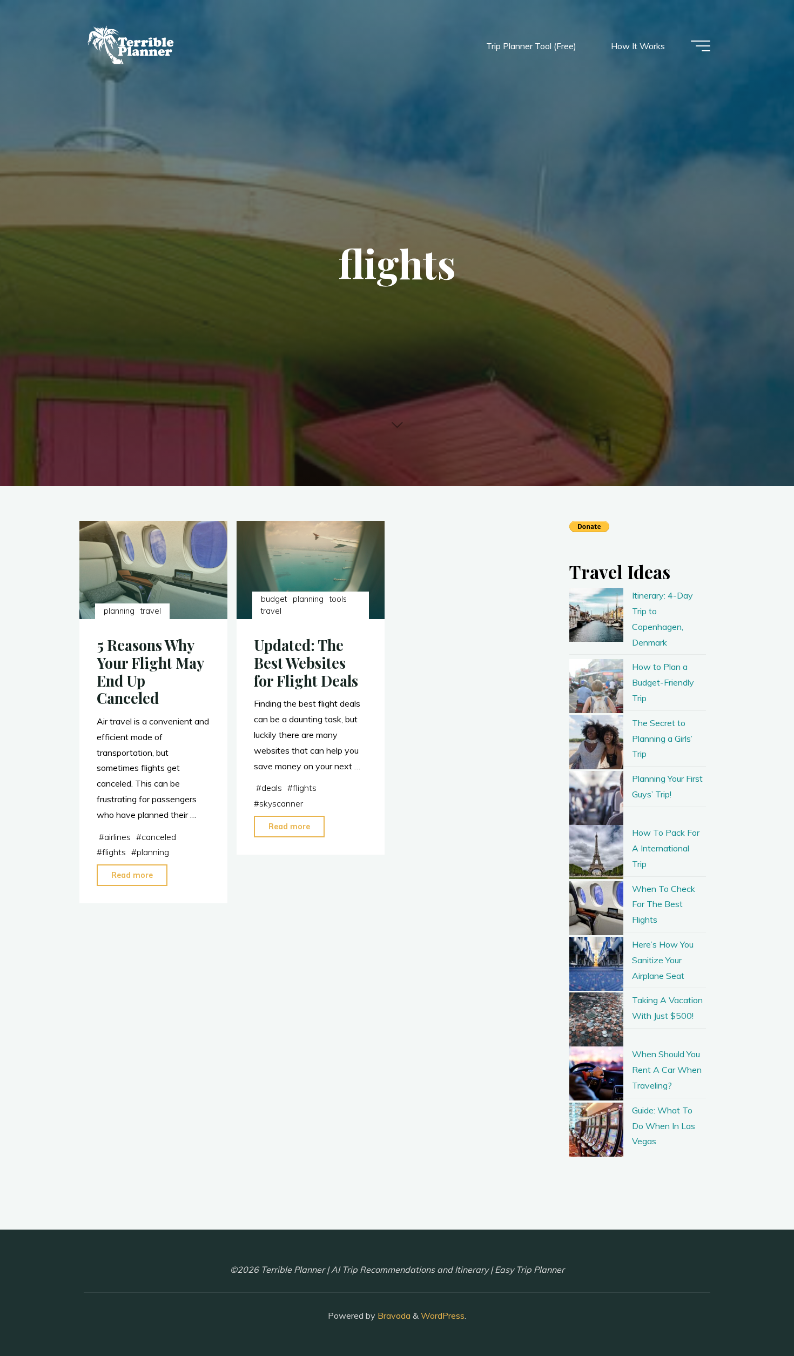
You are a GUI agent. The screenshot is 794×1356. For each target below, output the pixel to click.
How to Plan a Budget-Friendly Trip (663, 682)
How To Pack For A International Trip (665, 848)
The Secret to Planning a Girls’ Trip (662, 738)
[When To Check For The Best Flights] (596, 908)
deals (271, 787)
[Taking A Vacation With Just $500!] (596, 1019)
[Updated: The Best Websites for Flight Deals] (311, 570)
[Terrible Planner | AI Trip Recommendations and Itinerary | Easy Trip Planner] (132, 46)
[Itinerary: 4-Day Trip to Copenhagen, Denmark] (596, 615)
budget (274, 599)
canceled (159, 836)
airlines (117, 836)
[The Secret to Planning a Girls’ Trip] (596, 742)
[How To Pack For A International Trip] (596, 852)
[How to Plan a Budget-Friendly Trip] (596, 686)
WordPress (443, 1315)
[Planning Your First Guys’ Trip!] (596, 798)
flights (114, 852)
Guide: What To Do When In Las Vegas (663, 1126)
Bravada (393, 1315)
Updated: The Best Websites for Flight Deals (306, 662)
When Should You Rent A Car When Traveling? (667, 1070)
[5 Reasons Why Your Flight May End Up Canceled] (153, 570)
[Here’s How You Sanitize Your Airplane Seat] (596, 964)
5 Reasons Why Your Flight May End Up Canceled (150, 671)
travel (150, 611)
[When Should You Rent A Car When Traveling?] (596, 1073)
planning (119, 611)
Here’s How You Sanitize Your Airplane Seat (663, 960)
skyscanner (281, 803)
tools (338, 599)
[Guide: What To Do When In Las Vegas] (596, 1130)
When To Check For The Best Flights (663, 904)
